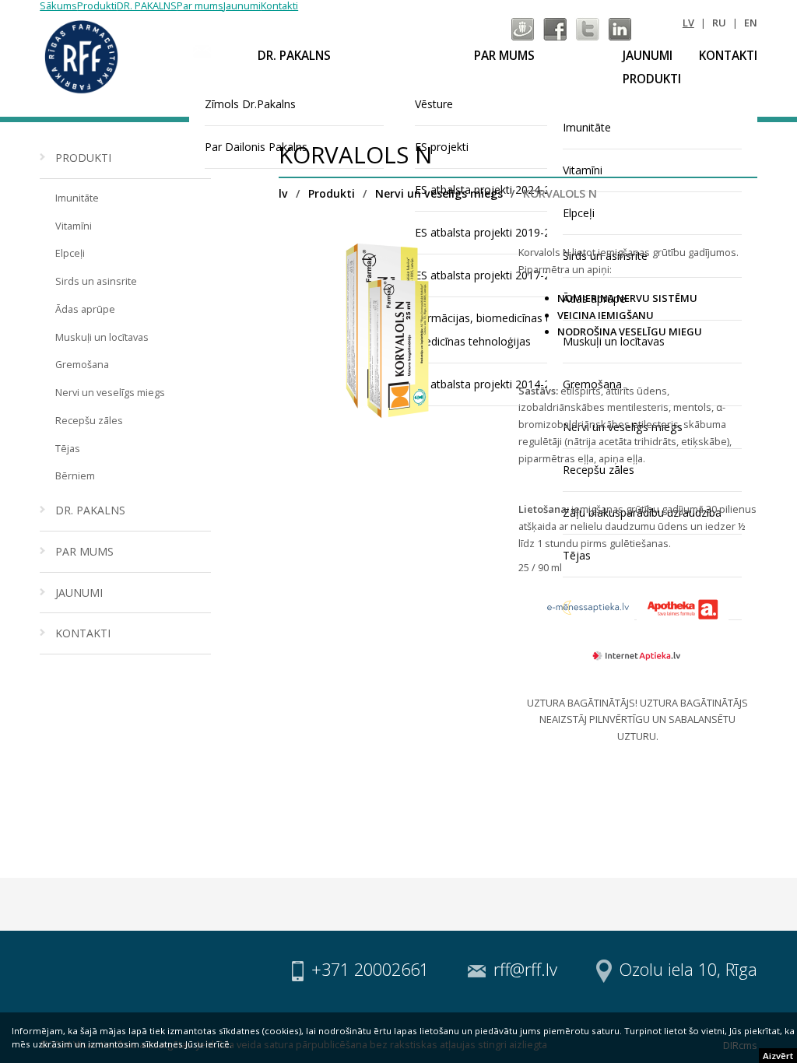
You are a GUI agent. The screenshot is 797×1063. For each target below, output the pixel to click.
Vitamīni (73, 226)
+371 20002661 (370, 969)
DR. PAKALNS (294, 55)
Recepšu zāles (89, 420)
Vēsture (434, 103)
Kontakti (728, 55)
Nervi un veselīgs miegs (110, 392)
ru (719, 23)
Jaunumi (647, 55)
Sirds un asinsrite (96, 281)
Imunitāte (77, 198)
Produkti (652, 79)
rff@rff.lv (525, 969)
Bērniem (75, 475)
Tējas (67, 448)
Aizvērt (778, 1055)
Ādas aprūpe (85, 309)
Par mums (504, 55)
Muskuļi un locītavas (102, 337)
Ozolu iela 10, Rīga (688, 969)
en (750, 23)
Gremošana (82, 364)
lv (688, 23)
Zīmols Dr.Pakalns (250, 103)
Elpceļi (70, 253)
